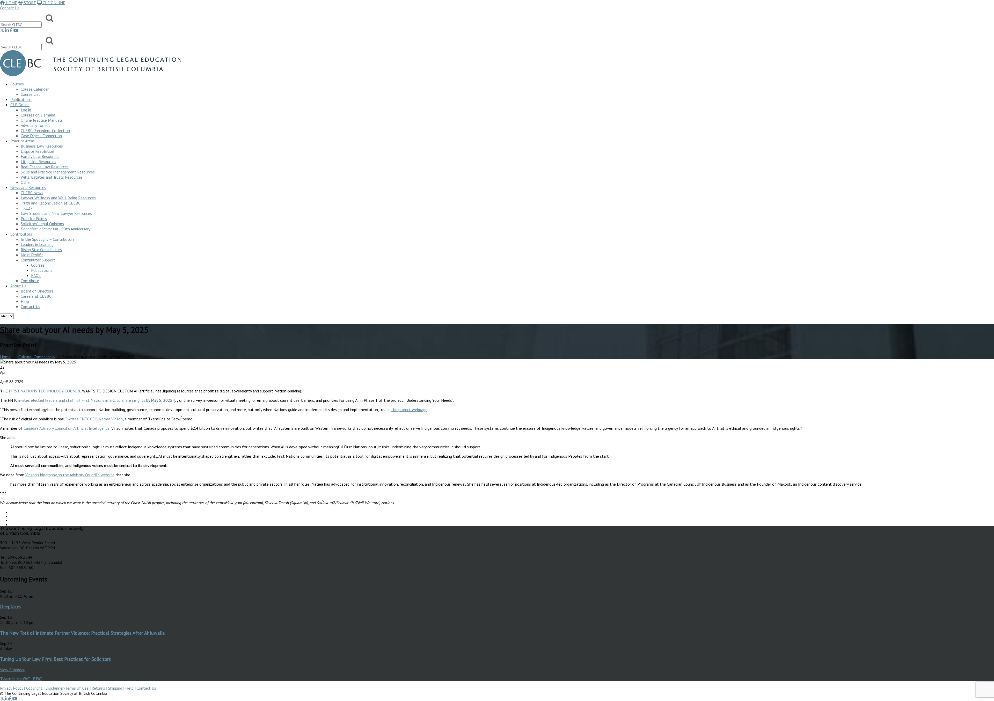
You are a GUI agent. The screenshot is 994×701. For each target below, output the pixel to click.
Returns (98, 688)
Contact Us (9, 7)
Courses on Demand (38, 115)
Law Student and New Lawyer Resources (56, 213)
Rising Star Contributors (41, 249)
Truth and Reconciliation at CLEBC (51, 203)
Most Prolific (32, 254)
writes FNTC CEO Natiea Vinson (95, 418)
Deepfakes (10, 606)
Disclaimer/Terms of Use (67, 688)
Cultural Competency (36, 356)
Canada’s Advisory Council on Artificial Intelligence (66, 428)
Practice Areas (22, 140)
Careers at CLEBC (36, 296)
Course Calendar (35, 89)
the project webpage (409, 409)
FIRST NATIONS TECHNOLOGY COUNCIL (45, 390)
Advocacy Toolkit (35, 125)
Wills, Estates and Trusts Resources (52, 177)
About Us (18, 285)
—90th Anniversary (55, 228)
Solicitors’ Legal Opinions (42, 223)
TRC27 (27, 208)
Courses (17, 83)
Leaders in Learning (37, 244)
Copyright (34, 688)
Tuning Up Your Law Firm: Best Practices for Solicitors (55, 659)
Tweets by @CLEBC (21, 678)
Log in (26, 109)
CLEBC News (32, 192)
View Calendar (12, 669)
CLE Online (20, 104)
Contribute (30, 280)
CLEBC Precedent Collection (45, 130)
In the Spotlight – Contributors (48, 239)
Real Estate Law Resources (45, 166)
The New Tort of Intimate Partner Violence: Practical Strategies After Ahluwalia (82, 633)
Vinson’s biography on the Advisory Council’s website (69, 474)
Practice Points (34, 218)
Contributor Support (38, 259)
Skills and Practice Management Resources (58, 171)
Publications (41, 270)
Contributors (21, 234)
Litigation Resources (38, 161)
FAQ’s (36, 275)
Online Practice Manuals (42, 120)
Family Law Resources (40, 156)
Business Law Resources (42, 146)
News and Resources (28, 187)
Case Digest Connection (41, 135)
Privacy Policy (11, 688)
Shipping (115, 688)
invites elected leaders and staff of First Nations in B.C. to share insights (95, 400)
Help (25, 301)
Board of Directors (37, 291)
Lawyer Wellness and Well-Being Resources (58, 197)
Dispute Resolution (37, 151)
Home (5, 356)
